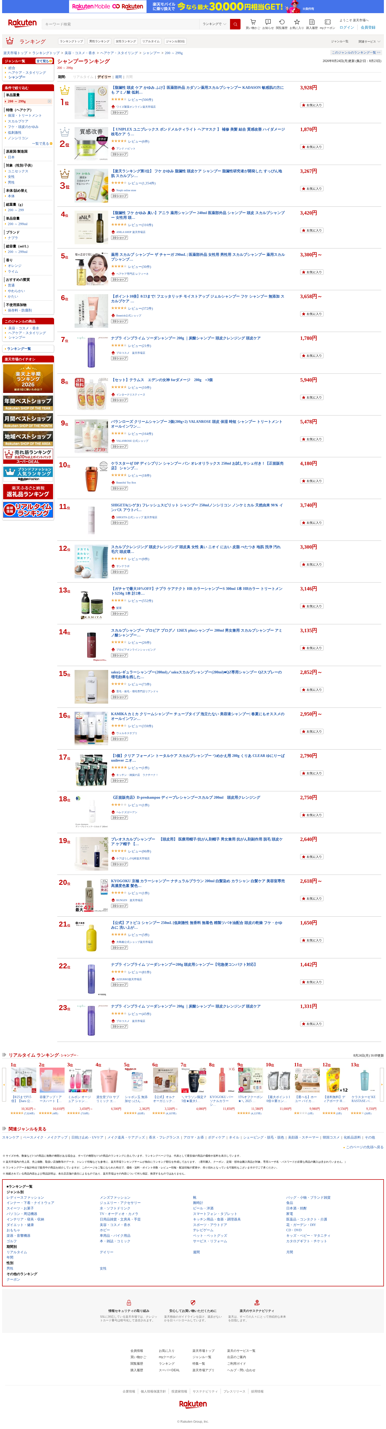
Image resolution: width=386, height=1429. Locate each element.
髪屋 (119, 607)
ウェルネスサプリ (126, 733)
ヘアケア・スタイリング (119, 53)
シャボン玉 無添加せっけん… (136, 1099)
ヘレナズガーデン (126, 812)
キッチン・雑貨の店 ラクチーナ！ (137, 774)
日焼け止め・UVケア (87, 1137)
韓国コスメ (331, 1137)
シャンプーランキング (83, 61)
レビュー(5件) (138, 935)
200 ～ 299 (16, 210)
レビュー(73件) (139, 684)
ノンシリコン (18, 138)
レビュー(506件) (140, 100)
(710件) (85, 1113)
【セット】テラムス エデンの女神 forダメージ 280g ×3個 (162, 380)
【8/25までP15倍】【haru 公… (22, 1099)
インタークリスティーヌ (130, 394)
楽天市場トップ (15, 53)
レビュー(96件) (139, 851)
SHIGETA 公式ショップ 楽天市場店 (136, 517)
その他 (370, 1137)
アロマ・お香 (194, 1137)
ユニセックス (18, 171)
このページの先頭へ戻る (365, 1147)
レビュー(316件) (140, 225)
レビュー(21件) (139, 346)
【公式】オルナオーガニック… (164, 1099)
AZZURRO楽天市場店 (129, 979)
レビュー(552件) (140, 601)
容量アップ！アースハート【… (51, 1099)
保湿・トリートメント (25, 115)
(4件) (55, 1113)
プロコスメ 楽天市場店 (130, 352)
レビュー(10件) (139, 387)
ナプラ (13, 238)
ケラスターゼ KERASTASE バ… (363, 1099)
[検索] (235, 24)
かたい (13, 296)
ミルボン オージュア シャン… (79, 1099)
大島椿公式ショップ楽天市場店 (134, 941)
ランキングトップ (71, 41)
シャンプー (151, 53)
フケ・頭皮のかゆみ (23, 127)
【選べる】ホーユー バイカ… (306, 1099)
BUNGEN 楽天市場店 (129, 900)
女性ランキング (126, 41)
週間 (118, 77)
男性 (11, 182)
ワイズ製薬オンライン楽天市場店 (136, 106)
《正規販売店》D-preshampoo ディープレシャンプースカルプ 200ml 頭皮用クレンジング (185, 797)
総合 (11, 68)
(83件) (141, 1113)
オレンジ (15, 266)
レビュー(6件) (138, 141)
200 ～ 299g (174, 53)
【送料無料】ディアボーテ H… (334, 1099)
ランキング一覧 (19, 349)
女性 (11, 177)
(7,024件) (29, 1113)
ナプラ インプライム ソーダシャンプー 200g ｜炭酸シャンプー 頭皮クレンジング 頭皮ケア (186, 338)
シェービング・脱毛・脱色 (263, 1137)
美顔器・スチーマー (303, 1137)
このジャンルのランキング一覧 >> (356, 52)
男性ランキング (99, 41)
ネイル (234, 1137)
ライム (13, 271)
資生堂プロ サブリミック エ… (107, 1099)
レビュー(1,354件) (141, 183)
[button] (268, 24)
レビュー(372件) (140, 308)
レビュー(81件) (139, 972)
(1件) (310, 1113)
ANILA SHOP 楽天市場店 (130, 232)
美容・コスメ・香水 (80, 53)
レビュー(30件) (139, 267)
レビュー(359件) (140, 726)
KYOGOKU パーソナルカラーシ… (221, 1100)
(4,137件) (256, 1113)
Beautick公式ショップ (128, 315)
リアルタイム (151, 41)
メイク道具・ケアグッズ (126, 1137)
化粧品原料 (352, 1137)
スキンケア (10, 1137)
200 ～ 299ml (18, 224)
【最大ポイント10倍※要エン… (278, 1099)
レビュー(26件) (139, 643)
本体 (11, 196)
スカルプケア (18, 121)
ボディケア (216, 1137)
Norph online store (126, 190)
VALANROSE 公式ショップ (132, 440)
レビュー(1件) (138, 768)
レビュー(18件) (139, 475)
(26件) (367, 1113)
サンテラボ (122, 566)
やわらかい (16, 291)
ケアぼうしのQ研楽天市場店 (133, 858)
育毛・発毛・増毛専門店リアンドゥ (137, 691)
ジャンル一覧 (339, 41)
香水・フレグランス (164, 1137)
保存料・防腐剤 (20, 310)
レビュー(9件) (138, 559)
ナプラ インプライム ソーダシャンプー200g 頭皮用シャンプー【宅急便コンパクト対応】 (184, 964)
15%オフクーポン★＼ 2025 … (250, 1099)
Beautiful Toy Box (126, 482)
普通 (11, 285)
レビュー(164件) (140, 434)
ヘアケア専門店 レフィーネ (132, 273)
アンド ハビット (125, 148)
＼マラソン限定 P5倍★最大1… (193, 1099)
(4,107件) (171, 1113)
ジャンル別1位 (175, 41)
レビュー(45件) (139, 1014)
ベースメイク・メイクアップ (45, 1137)
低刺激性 (15, 132)
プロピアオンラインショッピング (136, 649)
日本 (11, 157)
